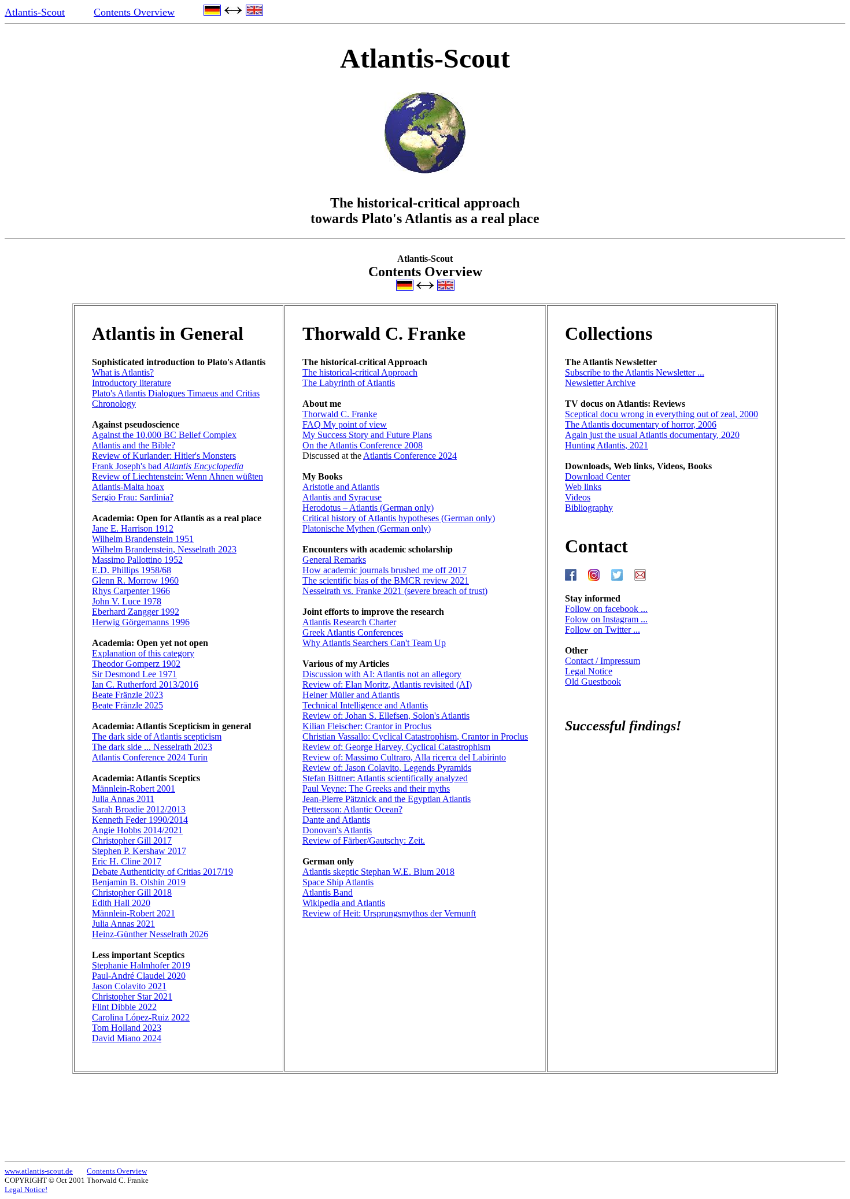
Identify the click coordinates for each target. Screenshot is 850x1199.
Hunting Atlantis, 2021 (606, 445)
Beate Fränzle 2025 (127, 705)
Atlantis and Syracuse (342, 497)
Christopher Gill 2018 (132, 892)
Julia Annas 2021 (123, 924)
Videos (577, 497)
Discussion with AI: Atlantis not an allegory (381, 674)
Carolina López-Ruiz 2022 (141, 1017)
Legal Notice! (26, 1189)
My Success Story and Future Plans (367, 435)
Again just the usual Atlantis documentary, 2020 (652, 435)
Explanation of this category (143, 653)
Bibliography (589, 508)
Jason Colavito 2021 (129, 986)
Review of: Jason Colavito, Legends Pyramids (386, 768)
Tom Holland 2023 (126, 1028)
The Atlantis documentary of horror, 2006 (640, 424)
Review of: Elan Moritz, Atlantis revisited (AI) (387, 684)
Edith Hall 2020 (121, 903)
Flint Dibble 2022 (124, 1007)
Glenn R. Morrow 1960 (135, 580)
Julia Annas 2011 (123, 799)
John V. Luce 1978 (126, 601)
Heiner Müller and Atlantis (351, 695)
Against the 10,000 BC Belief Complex (164, 435)
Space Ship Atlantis (338, 882)
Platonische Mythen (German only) (366, 528)
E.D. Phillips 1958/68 (131, 570)
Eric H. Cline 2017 (126, 861)
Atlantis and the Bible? (133, 445)
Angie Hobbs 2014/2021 (137, 830)
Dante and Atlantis (336, 820)
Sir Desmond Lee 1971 (134, 674)
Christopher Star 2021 (132, 996)
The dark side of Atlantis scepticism (156, 736)
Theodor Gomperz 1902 (136, 664)
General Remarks (334, 560)
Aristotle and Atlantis (340, 487)
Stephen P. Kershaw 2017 (139, 851)
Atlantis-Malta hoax (128, 487)
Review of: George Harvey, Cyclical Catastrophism (396, 747)
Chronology (114, 404)
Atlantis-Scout (35, 12)
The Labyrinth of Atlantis (348, 383)
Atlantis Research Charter (349, 622)
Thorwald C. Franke (339, 414)
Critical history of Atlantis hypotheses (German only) (398, 518)
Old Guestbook (593, 681)
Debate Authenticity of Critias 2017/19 (162, 872)
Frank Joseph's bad (167, 466)
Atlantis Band (327, 892)
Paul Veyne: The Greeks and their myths (376, 788)
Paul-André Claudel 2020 (139, 976)
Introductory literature (131, 383)
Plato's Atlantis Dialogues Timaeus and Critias (176, 393)
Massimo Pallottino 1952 (137, 560)
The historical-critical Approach (359, 372)
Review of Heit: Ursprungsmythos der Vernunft (389, 913)
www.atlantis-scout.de (39, 1171)
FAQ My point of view (344, 424)
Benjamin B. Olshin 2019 (139, 882)
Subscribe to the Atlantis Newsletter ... (634, 372)
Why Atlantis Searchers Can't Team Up (374, 643)
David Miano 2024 (126, 1038)
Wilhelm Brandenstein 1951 (143, 539)
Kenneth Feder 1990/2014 (140, 820)
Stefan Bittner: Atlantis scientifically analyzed (385, 778)
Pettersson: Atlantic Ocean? (352, 809)
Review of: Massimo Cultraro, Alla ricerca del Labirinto (404, 757)
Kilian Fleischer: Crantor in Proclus (366, 726)
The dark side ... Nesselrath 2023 (152, 747)
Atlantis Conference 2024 (410, 456)
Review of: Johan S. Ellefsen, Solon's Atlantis (386, 716)
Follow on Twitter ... (602, 629)
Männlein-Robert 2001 (133, 788)
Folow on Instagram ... (606, 619)
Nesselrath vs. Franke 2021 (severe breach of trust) (394, 591)
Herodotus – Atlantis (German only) (368, 508)
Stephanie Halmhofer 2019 (141, 965)
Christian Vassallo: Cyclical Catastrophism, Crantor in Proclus (415, 736)
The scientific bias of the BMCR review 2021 (385, 580)
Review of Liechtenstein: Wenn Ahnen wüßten (177, 476)
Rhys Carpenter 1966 (131, 591)
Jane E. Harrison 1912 (132, 528)
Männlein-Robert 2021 (133, 913)
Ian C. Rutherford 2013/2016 (145, 684)
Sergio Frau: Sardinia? (132, 497)
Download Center (597, 476)
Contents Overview (134, 12)
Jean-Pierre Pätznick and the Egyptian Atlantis (386, 799)
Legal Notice (588, 671)
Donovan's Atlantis (337, 830)
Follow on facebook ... (606, 609)
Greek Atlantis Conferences (352, 632)
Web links (583, 487)
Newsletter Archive (600, 383)
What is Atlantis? (123, 372)
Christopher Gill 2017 (132, 840)
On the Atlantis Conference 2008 (362, 445)
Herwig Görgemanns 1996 (141, 622)
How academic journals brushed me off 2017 (384, 570)
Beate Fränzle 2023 (127, 695)
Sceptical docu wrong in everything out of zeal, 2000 (661, 414)
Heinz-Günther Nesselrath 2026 (150, 934)
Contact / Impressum (602, 661)
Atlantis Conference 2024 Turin (150, 757)
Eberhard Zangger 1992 (135, 612)
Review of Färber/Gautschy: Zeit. (363, 840)
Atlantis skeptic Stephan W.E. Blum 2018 (378, 872)
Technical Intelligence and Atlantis (365, 705)
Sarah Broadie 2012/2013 (139, 809)
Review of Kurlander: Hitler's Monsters (164, 456)
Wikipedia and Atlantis (343, 903)
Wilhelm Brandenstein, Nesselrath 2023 (164, 549)
